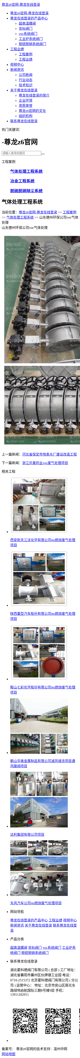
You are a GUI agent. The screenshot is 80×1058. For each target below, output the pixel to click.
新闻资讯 (17, 70)
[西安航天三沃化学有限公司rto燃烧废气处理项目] (39, 531)
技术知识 (25, 85)
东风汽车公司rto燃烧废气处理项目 (36, 903)
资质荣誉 (25, 105)
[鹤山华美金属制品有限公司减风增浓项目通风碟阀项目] (39, 752)
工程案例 (25, 54)
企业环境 (25, 100)
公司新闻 (25, 75)
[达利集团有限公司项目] (39, 826)
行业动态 (25, 80)
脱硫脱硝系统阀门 (32, 44)
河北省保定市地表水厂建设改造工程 (49, 454)
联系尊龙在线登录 (24, 121)
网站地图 (8, 1054)
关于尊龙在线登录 (24, 90)
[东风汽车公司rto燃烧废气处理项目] (39, 895)
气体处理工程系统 (20, 217)
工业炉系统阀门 (31, 39)
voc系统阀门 (28, 34)
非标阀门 (25, 28)
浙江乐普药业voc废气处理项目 (45, 463)
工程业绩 (17, 49)
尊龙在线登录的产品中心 (29, 18)
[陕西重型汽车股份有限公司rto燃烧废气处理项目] (39, 605)
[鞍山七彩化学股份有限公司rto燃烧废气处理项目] (39, 679)
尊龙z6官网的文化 (32, 111)
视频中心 (17, 64)
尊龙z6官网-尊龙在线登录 (21, 4)
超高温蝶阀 (27, 23)
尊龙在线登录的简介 (34, 95)
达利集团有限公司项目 (27, 834)
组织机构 (25, 116)
